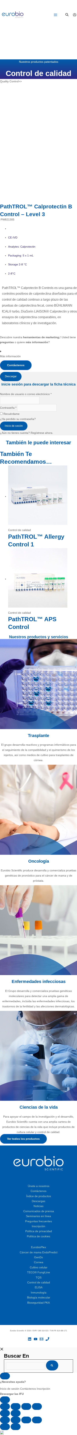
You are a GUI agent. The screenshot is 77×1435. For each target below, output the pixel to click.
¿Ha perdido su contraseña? (18, 419)
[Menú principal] (55, 15)
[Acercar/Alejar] (5, 1406)
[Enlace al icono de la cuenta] (74, 15)
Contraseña (8, 407)
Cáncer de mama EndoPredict (38, 1252)
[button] (67, 15)
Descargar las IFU (12, 1393)
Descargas (38, 1201)
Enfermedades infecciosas (39, 981)
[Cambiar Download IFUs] (5, 1399)
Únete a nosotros (38, 1186)
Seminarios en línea (38, 1216)
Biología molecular (38, 1297)
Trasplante (38, 735)
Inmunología (38, 1292)
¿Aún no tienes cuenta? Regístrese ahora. (26, 432)
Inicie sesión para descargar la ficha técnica (38, 384)
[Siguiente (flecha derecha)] (16, 1413)
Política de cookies (38, 1236)
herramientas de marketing (41, 337)
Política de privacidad (38, 1231)
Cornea (38, 1262)
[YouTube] (35, 1339)
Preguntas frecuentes (38, 1221)
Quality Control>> (11, 81)
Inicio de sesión (14, 425)
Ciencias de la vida (39, 1107)
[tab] (11, 376)
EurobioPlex (38, 1247)
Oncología (38, 861)
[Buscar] (52, 1365)
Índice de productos (38, 1196)
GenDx (38, 1257)
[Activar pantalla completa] (16, 1406)
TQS (38, 1277)
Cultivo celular (38, 1267)
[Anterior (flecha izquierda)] (5, 1413)
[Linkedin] (29, 1339)
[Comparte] (26, 1406)
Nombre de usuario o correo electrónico (26, 394)
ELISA (38, 1287)
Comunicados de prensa (38, 1211)
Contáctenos (38, 1191)
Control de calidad (38, 1282)
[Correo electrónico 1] (41, 1339)
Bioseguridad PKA (38, 1302)
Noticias (38, 1206)
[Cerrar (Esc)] (37, 1406)
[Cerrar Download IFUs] (5, 1376)
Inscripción (38, 1226)
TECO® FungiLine (38, 1272)
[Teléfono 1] (47, 1339)
